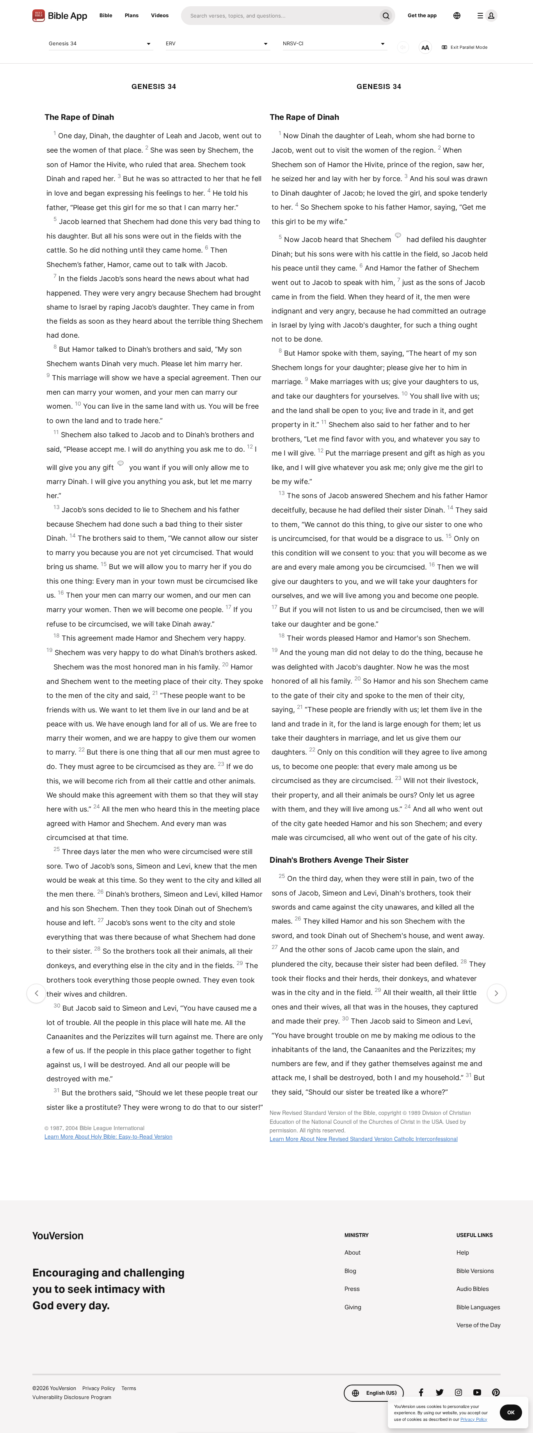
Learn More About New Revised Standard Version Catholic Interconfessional (364, 1139)
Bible (105, 15)
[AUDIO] (403, 47)
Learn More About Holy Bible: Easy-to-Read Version (108, 1136)
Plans (132, 15)
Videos (160, 15)
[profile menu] (486, 15)
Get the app (422, 15)
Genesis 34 (62, 43)
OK (511, 1412)
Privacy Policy (98, 1388)
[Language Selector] (457, 15)
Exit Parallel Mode (469, 47)
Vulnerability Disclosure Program (71, 1397)
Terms (128, 1388)
